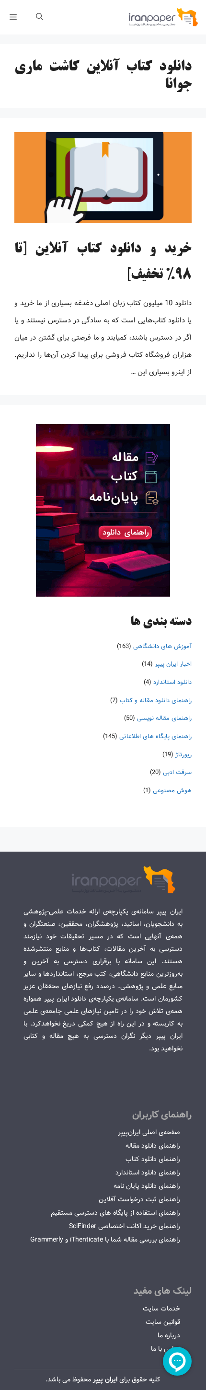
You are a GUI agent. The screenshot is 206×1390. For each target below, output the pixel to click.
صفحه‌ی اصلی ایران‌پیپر (149, 1132)
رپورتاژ (183, 755)
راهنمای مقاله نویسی (164, 718)
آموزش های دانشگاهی (162, 646)
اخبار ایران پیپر (173, 664)
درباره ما (169, 1335)
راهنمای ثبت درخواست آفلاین (139, 1199)
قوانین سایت (163, 1322)
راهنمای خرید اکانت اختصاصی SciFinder (124, 1226)
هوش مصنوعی (172, 791)
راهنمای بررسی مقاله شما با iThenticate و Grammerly (105, 1239)
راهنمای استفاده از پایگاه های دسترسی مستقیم (115, 1213)
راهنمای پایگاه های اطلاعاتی (155, 736)
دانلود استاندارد (172, 682)
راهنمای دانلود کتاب (153, 1159)
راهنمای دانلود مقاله (153, 1146)
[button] (39, 17)
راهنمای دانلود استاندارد (147, 1172)
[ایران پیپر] (163, 17)
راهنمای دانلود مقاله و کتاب (156, 700)
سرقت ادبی (177, 772)
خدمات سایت (161, 1308)
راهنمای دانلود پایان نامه (147, 1186)
